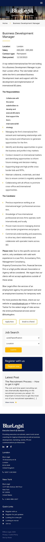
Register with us (11, 511)
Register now (13, 366)
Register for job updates (14, 514)
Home (5, 23)
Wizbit (10, 537)
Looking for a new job (14, 517)
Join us (8, 523)
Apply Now (9, 322)
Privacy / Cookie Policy (10, 535)
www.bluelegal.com (20, 304)
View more (9, 402)
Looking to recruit (12, 520)
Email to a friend (28, 322)
